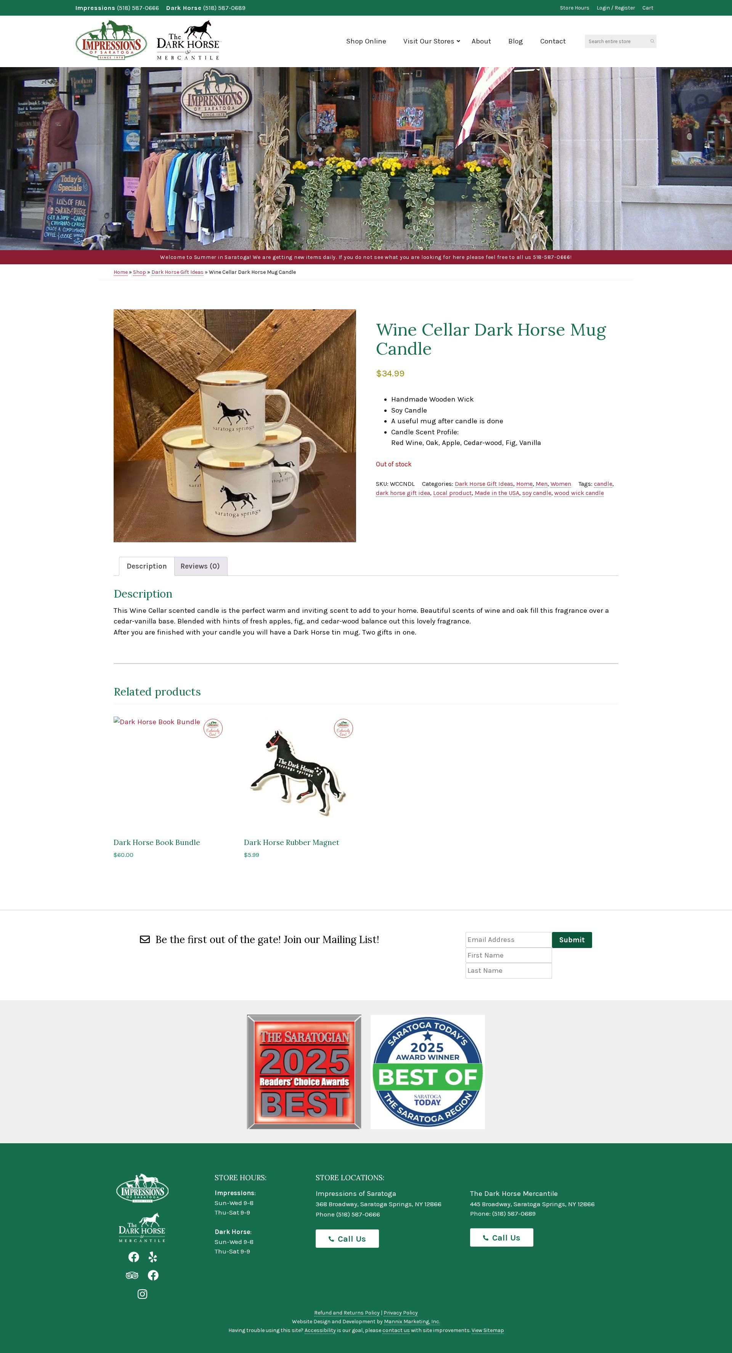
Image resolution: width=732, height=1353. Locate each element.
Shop (139, 272)
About (481, 41)
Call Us (352, 1239)
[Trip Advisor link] (132, 1275)
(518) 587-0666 (138, 7)
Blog (515, 41)
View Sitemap (488, 1330)
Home (121, 272)
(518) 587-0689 (224, 7)
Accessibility (320, 1330)
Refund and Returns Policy (347, 1313)
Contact (553, 41)
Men (541, 483)
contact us (396, 1330)
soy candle (536, 493)
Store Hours (574, 8)
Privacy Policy (401, 1313)
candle (603, 483)
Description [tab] (147, 566)
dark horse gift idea (403, 493)
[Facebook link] (133, 1257)
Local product (452, 493)
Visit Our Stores (428, 41)
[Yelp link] (153, 1257)
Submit (572, 940)
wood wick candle (579, 493)
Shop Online (366, 41)
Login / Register (616, 8)
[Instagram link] (142, 1294)
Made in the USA (497, 493)
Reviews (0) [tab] (200, 566)
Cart (647, 8)
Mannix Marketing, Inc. (412, 1321)
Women (561, 483)
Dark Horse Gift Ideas (177, 272)
